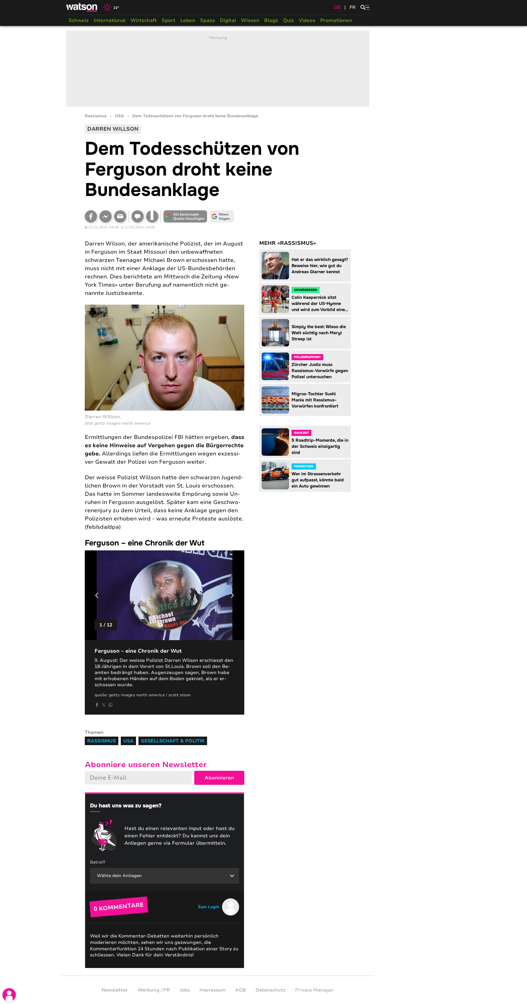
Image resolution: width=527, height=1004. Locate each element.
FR (353, 7)
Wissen (250, 20)
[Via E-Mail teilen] (120, 216)
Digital (228, 20)
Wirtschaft (144, 20)
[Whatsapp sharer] (110, 704)
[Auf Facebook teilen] (91, 216)
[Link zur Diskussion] (137, 216)
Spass (207, 20)
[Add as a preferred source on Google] (185, 216)
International (110, 20)
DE (337, 7)
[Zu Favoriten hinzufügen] (152, 216)
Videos (307, 20)
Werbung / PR (154, 990)
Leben (187, 20)
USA (119, 116)
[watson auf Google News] (222, 216)
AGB (240, 990)
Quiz (288, 20)
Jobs (185, 990)
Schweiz (79, 20)
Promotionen (336, 20)
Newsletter (115, 990)
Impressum (212, 990)
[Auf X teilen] (104, 705)
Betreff (97, 862)
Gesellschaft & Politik (173, 741)
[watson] (82, 7)
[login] (9, 995)
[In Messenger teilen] (105, 216)
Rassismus (95, 116)
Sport (168, 20)
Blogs (271, 20)
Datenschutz (270, 990)
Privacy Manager (314, 990)
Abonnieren (219, 777)
